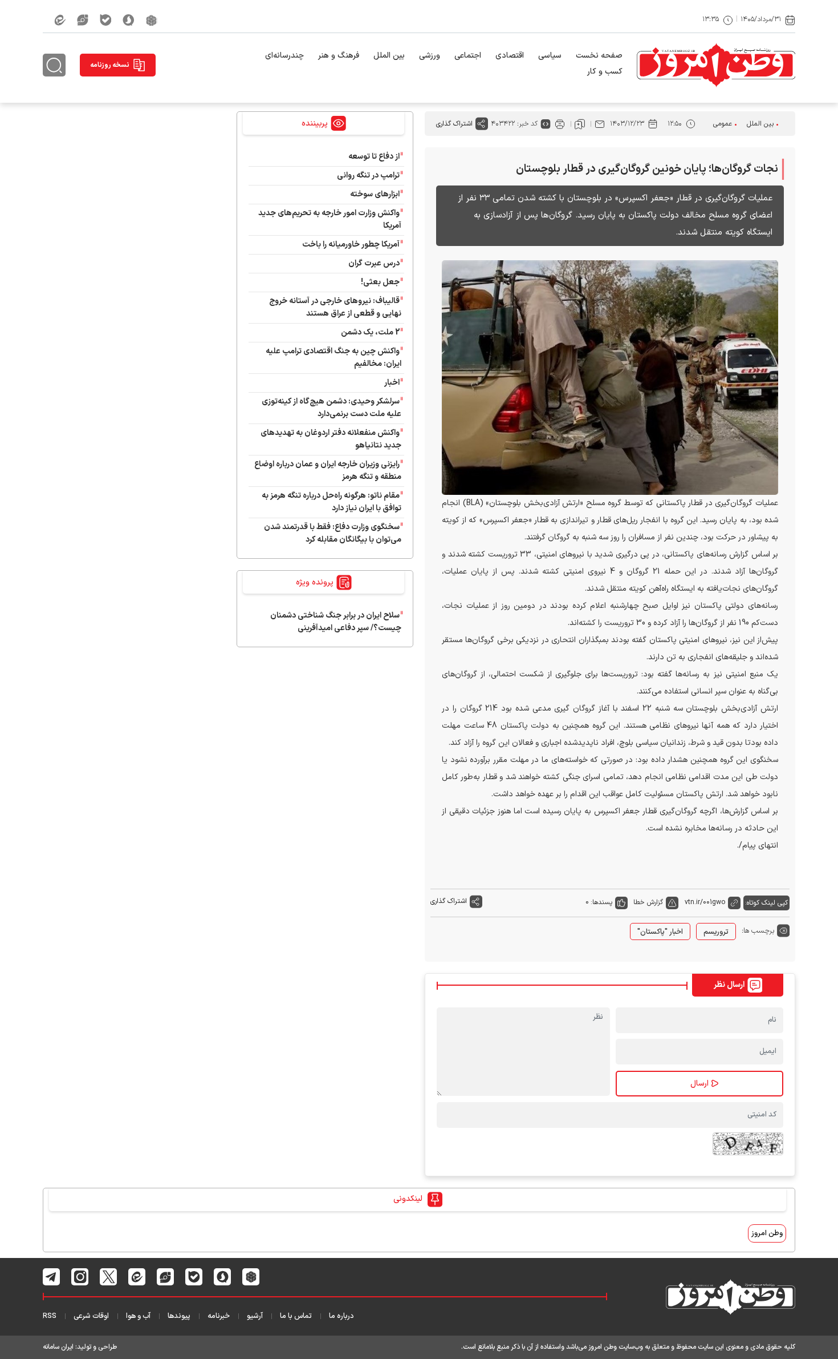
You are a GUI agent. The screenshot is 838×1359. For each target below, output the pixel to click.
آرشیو (255, 1316)
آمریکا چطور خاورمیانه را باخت (351, 245)
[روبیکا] (151, 20)
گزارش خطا (648, 902)
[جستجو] (54, 65)
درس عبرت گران (374, 263)
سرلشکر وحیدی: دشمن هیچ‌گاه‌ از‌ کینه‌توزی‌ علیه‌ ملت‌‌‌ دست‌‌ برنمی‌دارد (331, 408)
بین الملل (389, 56)
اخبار (392, 383)
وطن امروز (767, 1233)
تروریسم (716, 932)
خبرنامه (219, 1316)
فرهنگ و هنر (338, 56)
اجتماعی (467, 56)
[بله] (105, 20)
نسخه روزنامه (109, 65)
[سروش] (129, 20)
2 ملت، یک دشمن (370, 332)
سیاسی (550, 56)
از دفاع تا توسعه (374, 157)
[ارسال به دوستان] (599, 124)
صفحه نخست (599, 56)
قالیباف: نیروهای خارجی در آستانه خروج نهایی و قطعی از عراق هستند (335, 307)
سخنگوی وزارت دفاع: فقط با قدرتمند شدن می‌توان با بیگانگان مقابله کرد (332, 533)
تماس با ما (296, 1316)
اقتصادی (509, 56)
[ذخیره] (579, 124)
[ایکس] (108, 1277)
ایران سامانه (58, 1347)
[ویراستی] (82, 20)
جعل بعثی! (380, 282)
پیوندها (179, 1316)
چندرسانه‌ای (284, 56)
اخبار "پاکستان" (660, 932)
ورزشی (429, 56)
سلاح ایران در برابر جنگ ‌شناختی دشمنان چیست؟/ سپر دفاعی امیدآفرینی (335, 622)
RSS (49, 1316)
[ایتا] (60, 20)
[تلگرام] (51, 1277)
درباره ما (341, 1316)
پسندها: (601, 902)
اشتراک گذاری (454, 124)
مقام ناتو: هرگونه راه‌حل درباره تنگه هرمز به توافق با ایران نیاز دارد (331, 502)
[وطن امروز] (716, 65)
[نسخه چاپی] (560, 124)
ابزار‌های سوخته (375, 194)
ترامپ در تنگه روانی (368, 176)
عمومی (722, 124)
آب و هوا (138, 1316)
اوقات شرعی (91, 1316)
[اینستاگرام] (80, 1277)
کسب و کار (605, 72)
